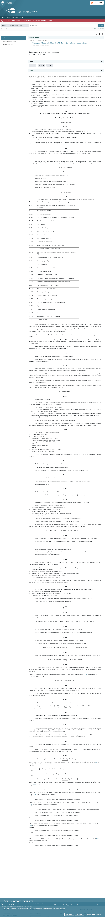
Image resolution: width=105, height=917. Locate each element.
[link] (5, 17)
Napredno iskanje (99, 28)
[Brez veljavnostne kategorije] (30, 43)
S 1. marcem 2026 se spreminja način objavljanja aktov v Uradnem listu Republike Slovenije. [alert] (28, 20)
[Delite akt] (99, 34)
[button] (66, 37)
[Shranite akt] (96, 34)
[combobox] (19, 25)
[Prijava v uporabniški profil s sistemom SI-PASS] (97, 3)
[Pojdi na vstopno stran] (6, 4)
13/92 (85, 674)
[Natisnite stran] (102, 34)
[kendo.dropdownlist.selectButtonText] (27, 25)
